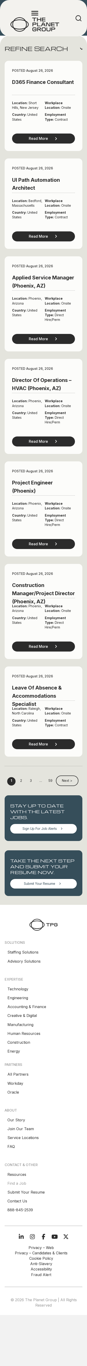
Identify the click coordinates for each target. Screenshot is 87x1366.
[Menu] (34, 13)
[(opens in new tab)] (43, 925)
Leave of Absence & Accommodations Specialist (37, 696)
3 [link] (31, 781)
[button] (43, 49)
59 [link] (50, 781)
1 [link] (11, 781)
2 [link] (21, 781)
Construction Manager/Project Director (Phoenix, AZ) (43, 593)
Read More (38, 138)
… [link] (40, 781)
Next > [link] (67, 781)
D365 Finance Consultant (43, 82)
